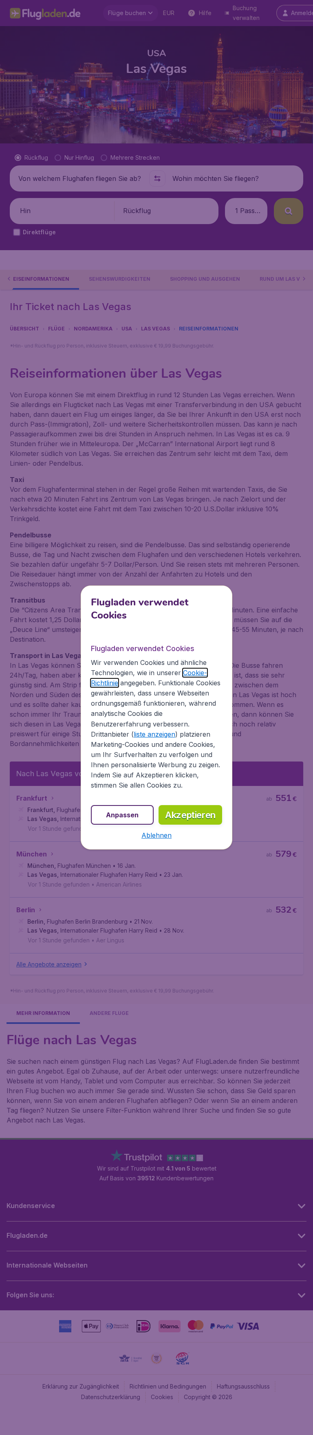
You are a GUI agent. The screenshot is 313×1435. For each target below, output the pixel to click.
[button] (156, 835)
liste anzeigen (154, 734)
